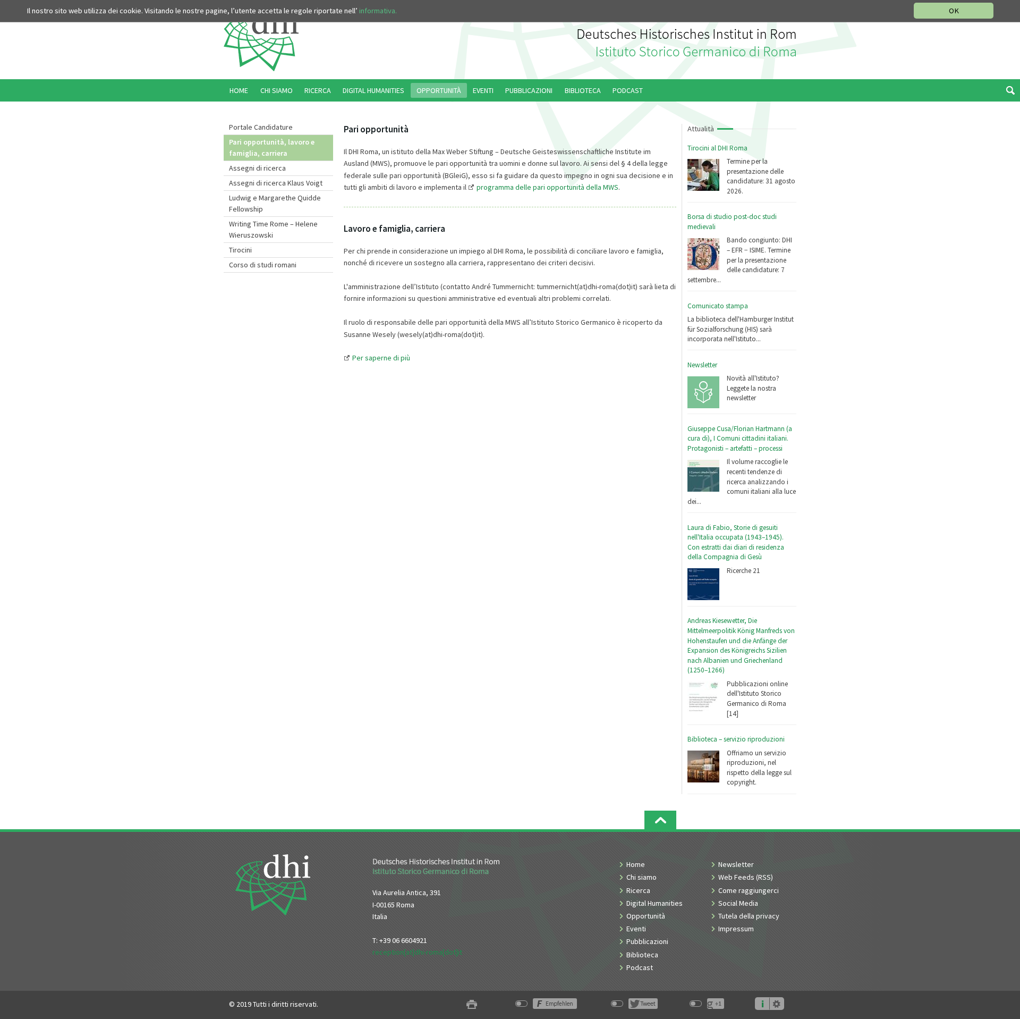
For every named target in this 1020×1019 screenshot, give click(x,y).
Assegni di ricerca (257, 168)
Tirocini (240, 250)
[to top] (660, 820)
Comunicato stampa (717, 305)
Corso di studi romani (262, 265)
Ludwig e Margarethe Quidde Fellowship (275, 203)
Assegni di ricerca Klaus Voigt (275, 183)
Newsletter (702, 364)
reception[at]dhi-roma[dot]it (417, 952)
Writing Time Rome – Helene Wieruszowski (273, 229)
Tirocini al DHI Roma (717, 148)
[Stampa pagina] (471, 1004)
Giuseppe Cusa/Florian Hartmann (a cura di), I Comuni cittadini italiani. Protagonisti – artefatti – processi (739, 438)
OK (954, 10)
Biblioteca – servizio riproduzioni (736, 739)
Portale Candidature (261, 127)
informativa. (378, 10)
